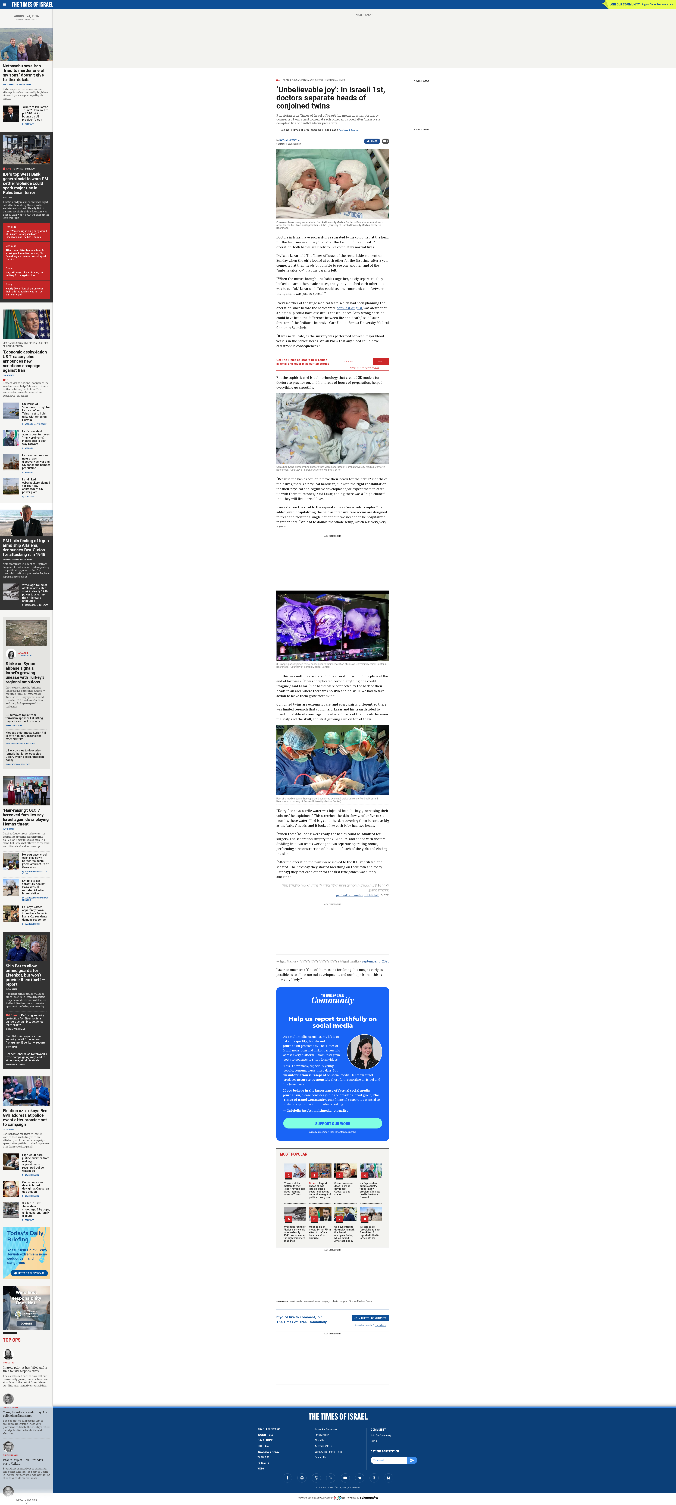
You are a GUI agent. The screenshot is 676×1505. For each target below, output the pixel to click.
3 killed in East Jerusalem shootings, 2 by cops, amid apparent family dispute (36, 1209)
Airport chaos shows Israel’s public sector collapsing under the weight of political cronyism (320, 1190)
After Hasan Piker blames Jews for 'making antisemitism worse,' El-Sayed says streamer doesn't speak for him (26, 255)
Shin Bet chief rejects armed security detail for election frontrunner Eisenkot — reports (26, 1039)
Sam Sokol (30, 605)
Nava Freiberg (15, 743)
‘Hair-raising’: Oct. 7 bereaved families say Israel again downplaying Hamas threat (26, 817)
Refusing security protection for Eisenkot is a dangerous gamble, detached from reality (25, 1020)
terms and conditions (326, 1429)
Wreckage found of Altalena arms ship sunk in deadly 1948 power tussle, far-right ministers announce (295, 1233)
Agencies (9, 375)
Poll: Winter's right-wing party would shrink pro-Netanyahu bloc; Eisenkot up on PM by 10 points (26, 234)
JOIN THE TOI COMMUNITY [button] (370, 1317)
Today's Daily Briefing (25, 1236)
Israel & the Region (269, 1429)
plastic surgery (339, 1301)
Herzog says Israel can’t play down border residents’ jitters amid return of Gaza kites (35, 861)
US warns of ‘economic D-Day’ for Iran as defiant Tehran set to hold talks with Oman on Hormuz (36, 412)
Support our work (332, 1123)
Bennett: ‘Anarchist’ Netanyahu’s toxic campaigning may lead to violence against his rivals (26, 1057)
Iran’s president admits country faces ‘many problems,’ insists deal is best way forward (370, 1190)
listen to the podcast (31, 1273)
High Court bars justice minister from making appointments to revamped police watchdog (35, 1162)
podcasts (263, 1463)
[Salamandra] (369, 1497)
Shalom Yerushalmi (15, 1029)
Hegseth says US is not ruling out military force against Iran (24, 274)
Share (374, 141)
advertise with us (323, 1446)
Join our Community (625, 4)
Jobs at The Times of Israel (328, 1451)
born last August (349, 308)
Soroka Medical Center (361, 1301)
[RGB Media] (340, 1498)
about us (319, 1440)
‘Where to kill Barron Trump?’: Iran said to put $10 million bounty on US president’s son (35, 113)
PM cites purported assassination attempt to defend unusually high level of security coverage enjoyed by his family (26, 94)
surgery (326, 1301)
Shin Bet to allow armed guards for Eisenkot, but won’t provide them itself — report (25, 975)
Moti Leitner (9, 1363)
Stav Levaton (11, 85)
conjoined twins (312, 1301)
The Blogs (264, 1457)
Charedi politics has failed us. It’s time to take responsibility (25, 1369)
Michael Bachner (16, 1065)
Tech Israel (264, 1446)
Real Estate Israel (268, 1451)
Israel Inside (295, 1301)
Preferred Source (349, 130)
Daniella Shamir (10, 1407)
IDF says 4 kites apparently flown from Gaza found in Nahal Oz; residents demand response (35, 913)
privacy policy (322, 1434)
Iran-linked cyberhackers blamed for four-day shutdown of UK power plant (36, 486)
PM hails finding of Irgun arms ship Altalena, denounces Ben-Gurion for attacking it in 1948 (26, 547)
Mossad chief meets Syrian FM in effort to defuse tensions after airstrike (320, 1232)
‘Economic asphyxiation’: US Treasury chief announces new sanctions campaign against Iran (26, 361)
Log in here (380, 1325)
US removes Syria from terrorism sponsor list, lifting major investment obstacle (24, 718)
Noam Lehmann (12, 559)
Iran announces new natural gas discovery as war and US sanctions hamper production (36, 462)
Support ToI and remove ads (657, 4)
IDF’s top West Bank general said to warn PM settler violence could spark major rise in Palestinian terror (25, 183)
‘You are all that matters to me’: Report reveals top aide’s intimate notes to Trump (294, 1189)
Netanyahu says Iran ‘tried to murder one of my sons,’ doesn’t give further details (24, 73)
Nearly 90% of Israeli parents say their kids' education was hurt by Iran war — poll (24, 291)
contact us (320, 1457)
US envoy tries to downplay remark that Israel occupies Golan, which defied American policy (344, 1233)
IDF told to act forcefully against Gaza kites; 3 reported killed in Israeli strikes (370, 1232)
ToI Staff (26, 85)
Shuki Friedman (10, 1455)
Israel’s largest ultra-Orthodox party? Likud (23, 1461)
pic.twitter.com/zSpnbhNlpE (357, 895)
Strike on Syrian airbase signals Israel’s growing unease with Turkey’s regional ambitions (25, 672)
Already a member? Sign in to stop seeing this (332, 1131)
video (261, 1468)
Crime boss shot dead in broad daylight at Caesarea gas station (343, 1189)
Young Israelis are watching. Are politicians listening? (25, 1413)
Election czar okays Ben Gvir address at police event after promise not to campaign (25, 1117)
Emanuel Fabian (32, 872)
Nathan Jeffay (288, 140)
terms (376, 368)
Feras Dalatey (15, 726)
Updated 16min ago (24, 168)
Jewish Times (265, 1434)
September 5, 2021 (375, 961)
